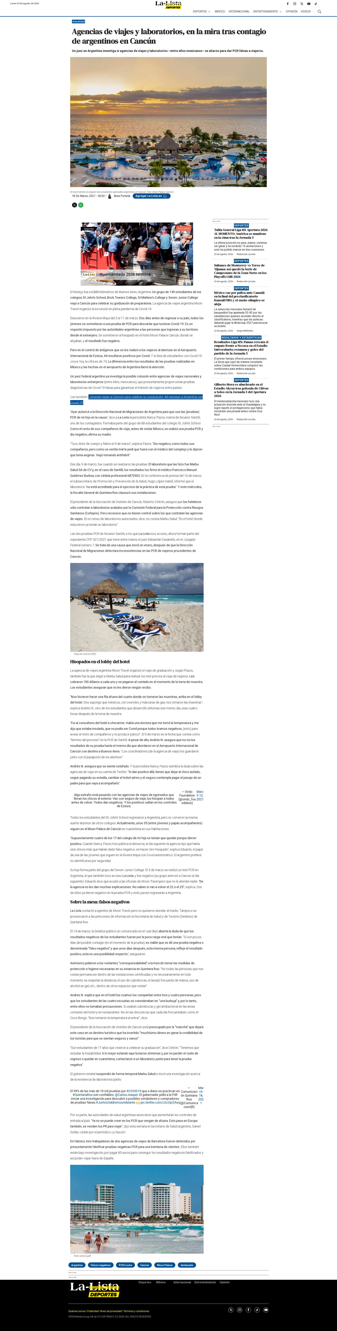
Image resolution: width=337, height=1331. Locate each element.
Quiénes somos (77, 1311)
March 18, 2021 (201, 1095)
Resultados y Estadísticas (241, 337)
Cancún (144, 1265)
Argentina (77, 1265)
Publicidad (93, 1311)
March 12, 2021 (200, 795)
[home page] (168, 4)
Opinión (291, 11)
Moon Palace (165, 1265)
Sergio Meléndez (245, 331)
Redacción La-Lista (246, 254)
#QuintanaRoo (82, 1095)
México (220, 11)
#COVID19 (134, 1091)
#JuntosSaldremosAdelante (115, 1102)
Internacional (239, 11)
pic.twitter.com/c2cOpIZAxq (160, 1102)
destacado (187, 1265)
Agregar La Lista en (149, 196)
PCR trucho (125, 1265)
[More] (209, 11)
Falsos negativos (101, 1265)
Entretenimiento (265, 11)
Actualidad (78, 21)
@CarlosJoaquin (126, 1095)
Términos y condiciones (136, 1311)
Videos (306, 11)
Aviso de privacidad (111, 1311)
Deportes (200, 11)
